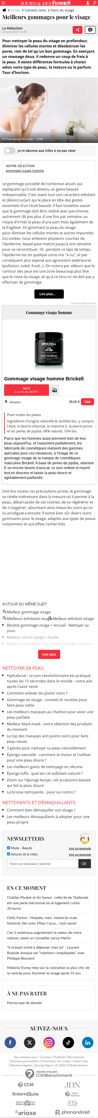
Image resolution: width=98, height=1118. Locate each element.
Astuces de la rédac (24, 854)
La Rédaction (12, 28)
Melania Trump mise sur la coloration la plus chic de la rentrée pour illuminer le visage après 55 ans (48, 970)
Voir (87, 402)
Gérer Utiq (81, 1061)
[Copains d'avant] (25, 1103)
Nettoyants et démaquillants (38, 802)
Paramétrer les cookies (56, 1061)
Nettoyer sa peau (23, 668)
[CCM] (25, 1085)
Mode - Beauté (21, 848)
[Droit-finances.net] (72, 1094)
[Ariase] (25, 1112)
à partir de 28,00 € (26, 390)
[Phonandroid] (72, 1112)
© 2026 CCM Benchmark (72, 1065)
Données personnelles (25, 1061)
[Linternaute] (25, 1094)
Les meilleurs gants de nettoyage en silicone (45, 766)
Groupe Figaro (44, 1065)
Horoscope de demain (24, 1003)
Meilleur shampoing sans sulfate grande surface (48, 643)
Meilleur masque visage (27, 655)
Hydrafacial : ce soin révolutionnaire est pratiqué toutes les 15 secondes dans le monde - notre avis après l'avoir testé (50, 681)
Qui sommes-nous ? (26, 1057)
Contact (47, 1057)
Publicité (59, 1057)
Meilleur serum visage (25, 637)
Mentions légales (21, 1065)
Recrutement (76, 1057)
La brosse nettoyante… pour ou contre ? (41, 792)
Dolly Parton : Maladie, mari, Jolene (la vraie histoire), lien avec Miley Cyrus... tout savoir (42, 920)
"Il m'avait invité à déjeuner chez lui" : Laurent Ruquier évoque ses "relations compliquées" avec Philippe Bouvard (46, 953)
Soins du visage (62, 10)
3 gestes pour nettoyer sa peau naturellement (46, 748)
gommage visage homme (25, 170)
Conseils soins (35, 10)
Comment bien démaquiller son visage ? (41, 810)
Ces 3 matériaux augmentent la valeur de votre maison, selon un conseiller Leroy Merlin (44, 935)
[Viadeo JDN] (72, 1103)
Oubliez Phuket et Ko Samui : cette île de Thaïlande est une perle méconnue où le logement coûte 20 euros (47, 903)
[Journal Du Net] (72, 1085)
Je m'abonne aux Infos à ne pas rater (47, 150)
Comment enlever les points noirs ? (37, 693)
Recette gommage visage (28, 625)
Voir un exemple (80, 848)
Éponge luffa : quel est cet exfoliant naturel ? (45, 773)
